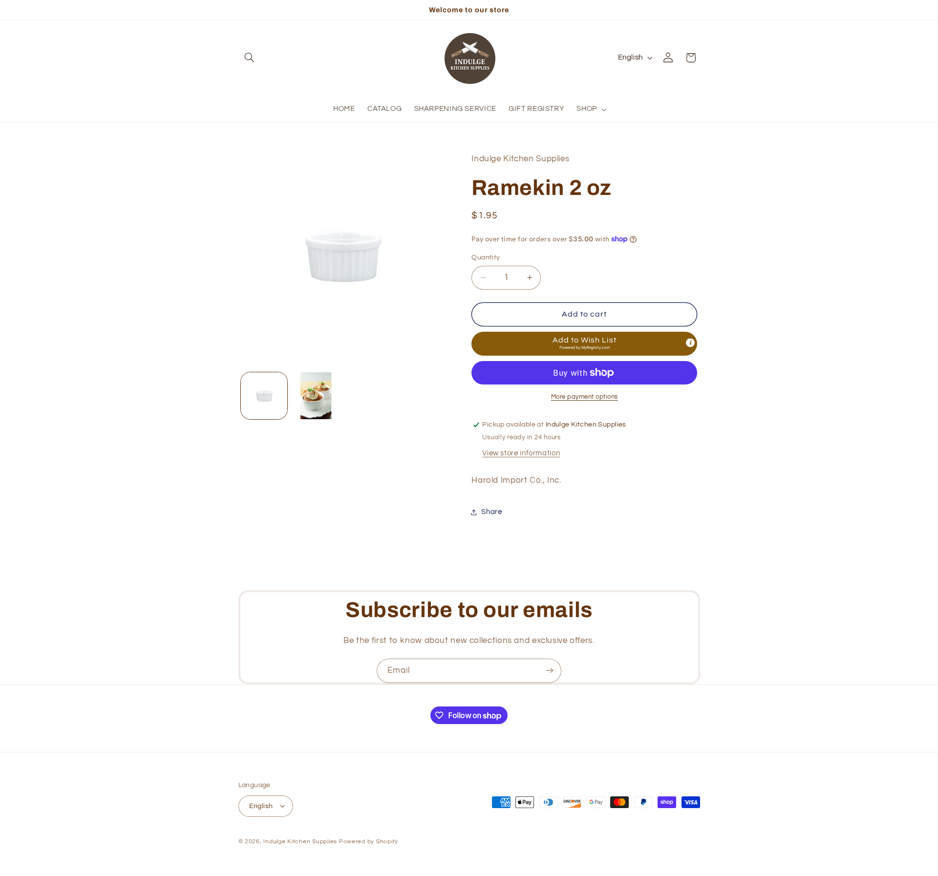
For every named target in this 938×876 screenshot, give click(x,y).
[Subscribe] (549, 671)
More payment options (584, 397)
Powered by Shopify (368, 841)
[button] (249, 57)
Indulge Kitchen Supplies (300, 841)
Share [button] (491, 511)
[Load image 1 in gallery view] (264, 395)
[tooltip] (690, 343)
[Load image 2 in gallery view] (316, 395)
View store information (521, 453)
